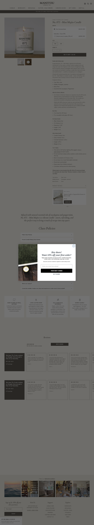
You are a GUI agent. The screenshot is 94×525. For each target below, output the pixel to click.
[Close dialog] (73, 246)
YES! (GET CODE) (56, 271)
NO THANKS (56, 274)
